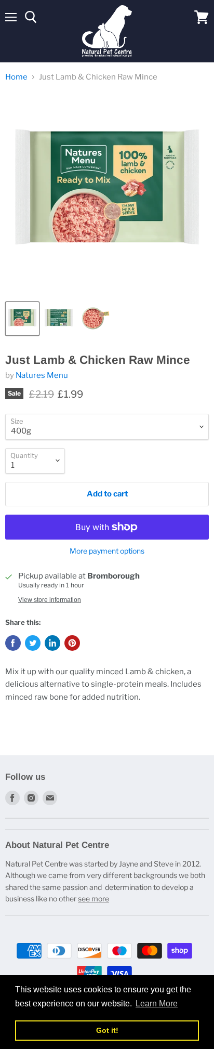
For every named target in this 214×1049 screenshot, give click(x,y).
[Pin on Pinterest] (72, 643)
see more (93, 898)
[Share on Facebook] (13, 643)
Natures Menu (42, 375)
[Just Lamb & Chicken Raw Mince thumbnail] (22, 318)
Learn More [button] (157, 1003)
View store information (49, 600)
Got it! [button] (107, 1030)
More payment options (107, 551)
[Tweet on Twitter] (33, 643)
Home (16, 77)
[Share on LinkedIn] (52, 643)
